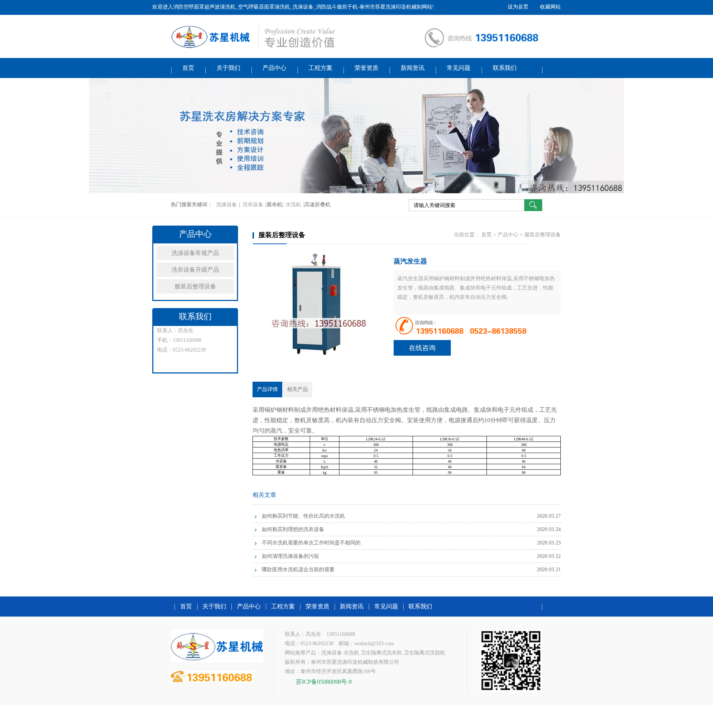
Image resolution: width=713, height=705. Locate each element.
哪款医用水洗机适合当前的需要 (298, 569)
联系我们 (505, 68)
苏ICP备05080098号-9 (324, 682)
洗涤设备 (226, 204)
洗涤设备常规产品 (195, 253)
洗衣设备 (252, 204)
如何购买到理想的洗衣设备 (293, 529)
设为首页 (518, 7)
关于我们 (228, 68)
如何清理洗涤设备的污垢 (290, 556)
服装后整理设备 (195, 286)
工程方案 (320, 68)
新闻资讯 (412, 68)
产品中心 (274, 68)
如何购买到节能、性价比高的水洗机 (303, 516)
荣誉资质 (366, 68)
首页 (188, 68)
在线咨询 (422, 348)
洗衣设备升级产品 (195, 269)
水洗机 (293, 204)
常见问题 (459, 68)
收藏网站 (550, 7)
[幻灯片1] (356, 135)
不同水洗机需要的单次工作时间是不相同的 (311, 543)
